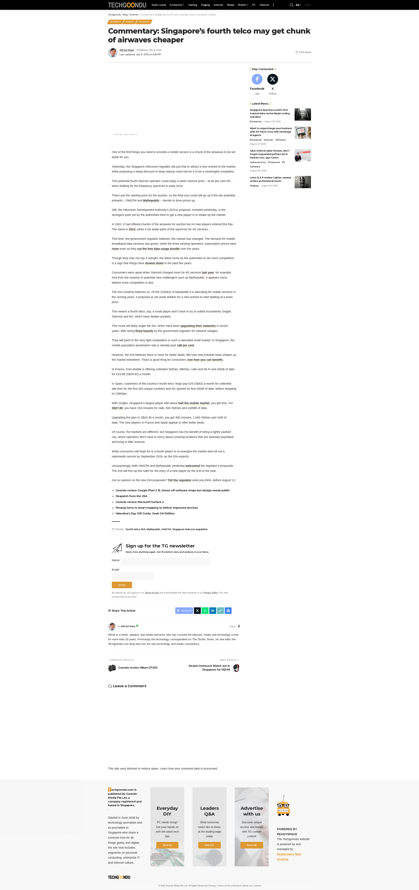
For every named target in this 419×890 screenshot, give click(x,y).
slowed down (154, 263)
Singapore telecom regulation (190, 529)
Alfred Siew (126, 50)
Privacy (213, 885)
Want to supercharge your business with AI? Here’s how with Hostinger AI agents (271, 132)
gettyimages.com (130, 134)
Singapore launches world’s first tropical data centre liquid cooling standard (270, 113)
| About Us (247, 885)
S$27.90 (117, 408)
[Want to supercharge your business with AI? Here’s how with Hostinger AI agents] (303, 133)
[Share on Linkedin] (212, 610)
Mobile (130, 22)
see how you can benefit (205, 359)
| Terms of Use (224, 885)
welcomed (193, 465)
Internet (115, 22)
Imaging (254, 185)
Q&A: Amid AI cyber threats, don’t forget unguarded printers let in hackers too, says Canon (270, 154)
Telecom (144, 22)
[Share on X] (197, 610)
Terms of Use (152, 592)
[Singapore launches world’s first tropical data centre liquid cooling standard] (303, 114)
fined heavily (144, 331)
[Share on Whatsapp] (205, 610)
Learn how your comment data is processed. (189, 768)
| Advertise (236, 885)
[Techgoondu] (127, 5)
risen (116, 248)
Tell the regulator (179, 480)
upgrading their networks (198, 325)
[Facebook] (239, 626)
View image (117, 134)
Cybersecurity (258, 162)
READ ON (167, 845)
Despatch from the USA (131, 496)
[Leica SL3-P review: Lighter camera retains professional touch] (303, 182)
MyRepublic (151, 200)
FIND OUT (209, 845)
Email (115, 569)
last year (208, 272)
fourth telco (133, 529)
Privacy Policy (211, 592)
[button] (273, 5)
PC (283, 162)
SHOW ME (252, 845)
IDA (143, 529)
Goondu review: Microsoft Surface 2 (140, 502)
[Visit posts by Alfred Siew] (112, 626)
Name (116, 560)
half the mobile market (194, 403)
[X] (272, 85)
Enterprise (256, 121)
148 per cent (185, 345)
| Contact (256, 885)
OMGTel (166, 529)
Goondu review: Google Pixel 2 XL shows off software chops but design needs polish (173, 490)
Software (280, 139)
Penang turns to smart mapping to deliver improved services (157, 507)
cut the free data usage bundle (158, 248)
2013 (132, 229)
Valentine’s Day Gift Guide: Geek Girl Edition (145, 513)
